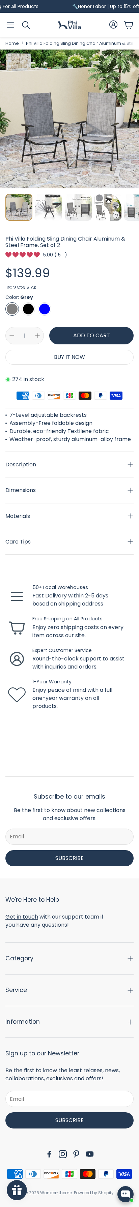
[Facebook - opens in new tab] (49, 1154)
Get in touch (21, 917)
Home (12, 43)
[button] (10, 25)
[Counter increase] (37, 336)
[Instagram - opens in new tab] (63, 1154)
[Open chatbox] (125, 1194)
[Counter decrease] (12, 336)
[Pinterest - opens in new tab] (76, 1154)
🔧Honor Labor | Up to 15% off (97, 6)
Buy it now (69, 357)
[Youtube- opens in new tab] (90, 1154)
